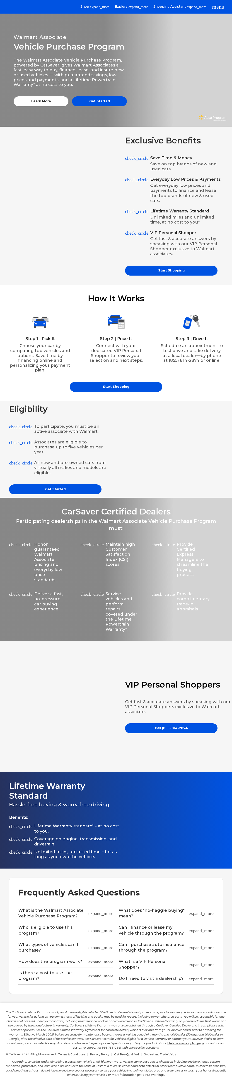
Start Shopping (171, 270)
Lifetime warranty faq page (185, 1043)
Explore (131, 7)
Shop (94, 7)
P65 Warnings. (155, 1074)
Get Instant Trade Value (160, 1054)
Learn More (41, 101)
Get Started (99, 101)
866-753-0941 (111, 1047)
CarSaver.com (100, 1038)
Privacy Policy (99, 1054)
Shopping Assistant (179, 7)
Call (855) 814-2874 (171, 728)
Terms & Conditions (71, 1054)
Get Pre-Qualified (126, 1054)
